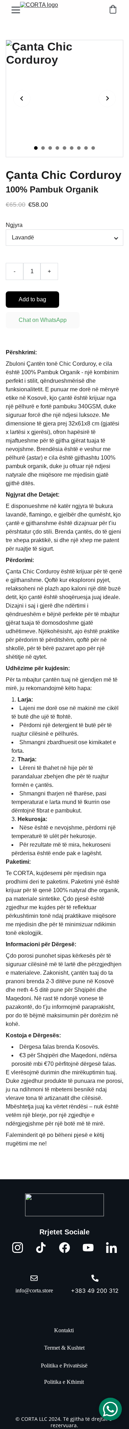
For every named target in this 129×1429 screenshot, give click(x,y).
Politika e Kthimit (64, 1382)
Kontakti (64, 1330)
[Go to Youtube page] (88, 1247)
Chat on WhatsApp (43, 320)
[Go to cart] (113, 10)
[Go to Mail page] (34, 1278)
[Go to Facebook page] (64, 1247)
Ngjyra (14, 225)
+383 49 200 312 (95, 1290)
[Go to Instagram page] (17, 1247)
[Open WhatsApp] (110, 1409)
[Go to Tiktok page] (40, 1247)
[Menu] (15, 10)
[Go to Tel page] (95, 1278)
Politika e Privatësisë (64, 1365)
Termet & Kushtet (64, 1348)
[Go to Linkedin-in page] (111, 1247)
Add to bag (32, 299)
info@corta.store (34, 1290)
